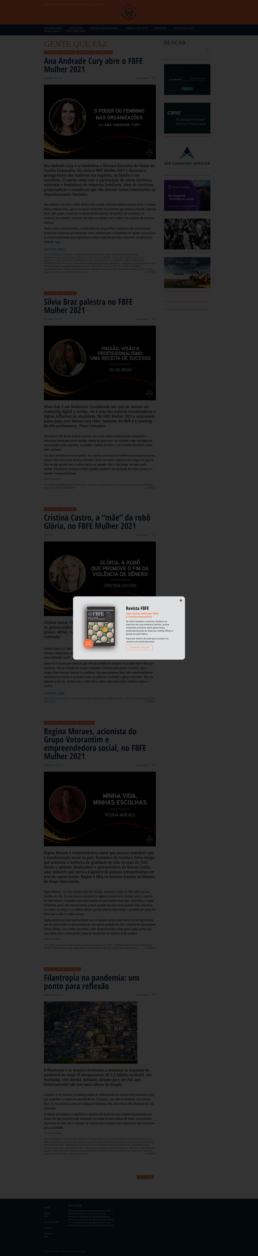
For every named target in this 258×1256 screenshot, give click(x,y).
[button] (181, 600)
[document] (129, 628)
